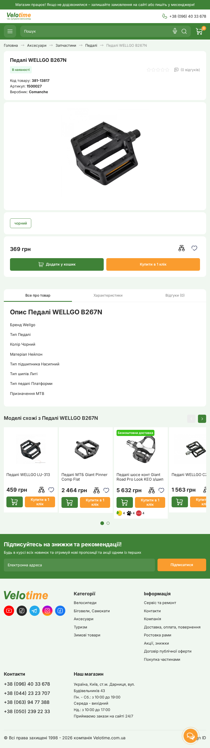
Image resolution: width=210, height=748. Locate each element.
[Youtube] (9, 611)
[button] (191, 419)
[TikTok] (22, 611)
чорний (20, 223)
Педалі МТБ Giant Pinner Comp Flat (84, 477)
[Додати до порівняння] (181, 248)
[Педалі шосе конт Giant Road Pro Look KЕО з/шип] (141, 449)
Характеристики (107, 295)
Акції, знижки (156, 643)
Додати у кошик (61, 264)
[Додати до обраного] (194, 248)
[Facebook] (60, 611)
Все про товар (37, 295)
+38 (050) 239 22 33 (27, 711)
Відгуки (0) (175, 295)
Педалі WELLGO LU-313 (28, 474)
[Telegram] (34, 611)
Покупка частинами (162, 659)
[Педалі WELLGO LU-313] (30, 449)
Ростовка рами (157, 635)
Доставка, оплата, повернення (172, 627)
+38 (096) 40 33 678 (187, 16)
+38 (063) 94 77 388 (26, 702)
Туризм (80, 627)
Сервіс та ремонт (160, 602)
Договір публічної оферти (168, 651)
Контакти (152, 611)
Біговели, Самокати (92, 611)
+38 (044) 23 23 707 (27, 693)
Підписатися (182, 564)
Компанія (152, 619)
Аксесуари (83, 619)
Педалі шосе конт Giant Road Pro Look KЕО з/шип (140, 477)
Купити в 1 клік (153, 264)
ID (204, 737)
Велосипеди (85, 602)
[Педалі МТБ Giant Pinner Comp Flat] (85, 449)
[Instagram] (47, 611)
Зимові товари (87, 635)
